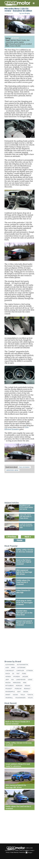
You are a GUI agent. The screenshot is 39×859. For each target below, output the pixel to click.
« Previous (11, 536)
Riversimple (10, 691)
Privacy (8, 852)
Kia (12, 679)
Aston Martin (22, 664)
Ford (24, 673)
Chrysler (20, 670)
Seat (19, 691)
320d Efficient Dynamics (16, 428)
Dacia (7, 673)
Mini (24, 682)
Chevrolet (9, 670)
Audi (7, 667)
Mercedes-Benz (12, 470)
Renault (27, 688)
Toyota (30, 694)
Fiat (18, 673)
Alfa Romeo (9, 664)
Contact (16, 850)
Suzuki (15, 694)
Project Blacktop (14, 852)
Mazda (8, 682)
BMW (13, 667)
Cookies (32, 850)
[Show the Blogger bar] (29, 852)
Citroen (29, 670)
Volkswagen (20, 697)
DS (13, 673)
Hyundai (16, 676)
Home (19, 540)
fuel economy (24, 467)
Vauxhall (9, 697)
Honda (8, 676)
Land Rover (20, 679)
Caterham (21, 667)
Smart (7, 694)
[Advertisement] (19, 487)
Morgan (19, 685)
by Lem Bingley (25, 13)
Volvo (30, 697)
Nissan (27, 685)
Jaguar (25, 676)
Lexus (30, 679)
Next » (28, 536)
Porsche (18, 688)
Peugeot (8, 688)
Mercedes (17, 682)
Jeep (7, 679)
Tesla (22, 694)
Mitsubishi (9, 685)
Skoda (25, 691)
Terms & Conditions (24, 850)
